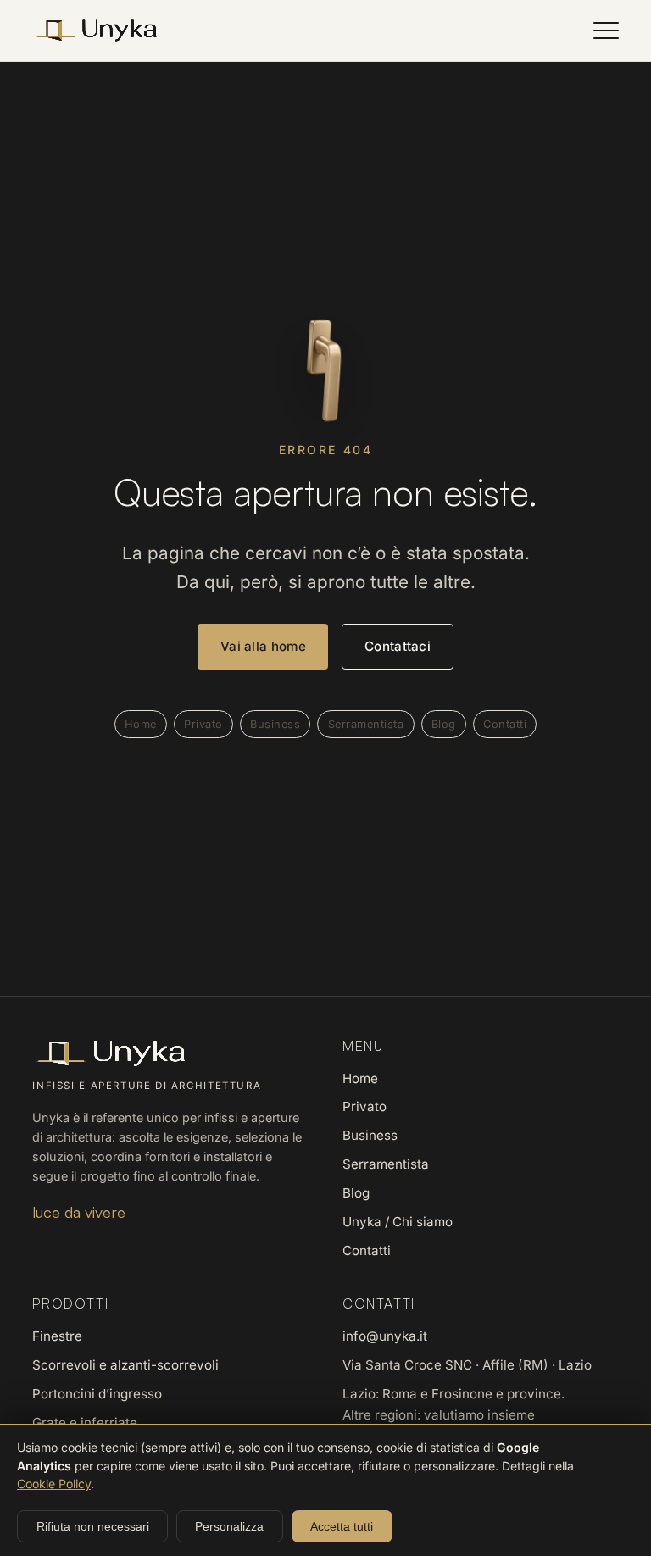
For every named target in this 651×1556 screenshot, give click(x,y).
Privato (203, 724)
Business (275, 724)
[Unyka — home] (95, 30)
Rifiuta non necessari (92, 1526)
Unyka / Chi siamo (397, 1222)
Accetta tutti (341, 1526)
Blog (443, 724)
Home (141, 724)
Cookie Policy (54, 1483)
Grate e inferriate (84, 1422)
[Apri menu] (606, 30)
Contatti (504, 724)
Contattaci (397, 646)
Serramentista (366, 724)
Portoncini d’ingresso (97, 1394)
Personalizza (229, 1526)
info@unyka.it (384, 1336)
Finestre (57, 1336)
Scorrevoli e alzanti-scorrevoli (125, 1365)
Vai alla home (263, 646)
